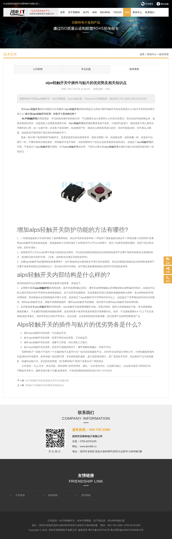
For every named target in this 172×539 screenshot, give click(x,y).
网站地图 (164, 4)
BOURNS (105, 12)
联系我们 (150, 12)
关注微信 (149, 4)
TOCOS (117, 12)
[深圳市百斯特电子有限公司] (17, 12)
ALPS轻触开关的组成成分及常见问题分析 (47, 380)
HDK (94, 12)
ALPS (86, 12)
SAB (127, 12)
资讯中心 (137, 12)
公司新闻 (37, 69)
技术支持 (134, 69)
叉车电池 (20, 495)
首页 (62, 12)
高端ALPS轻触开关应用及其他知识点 (44, 385)
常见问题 (86, 69)
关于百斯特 (74, 12)
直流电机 (86, 495)
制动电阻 (53, 495)
